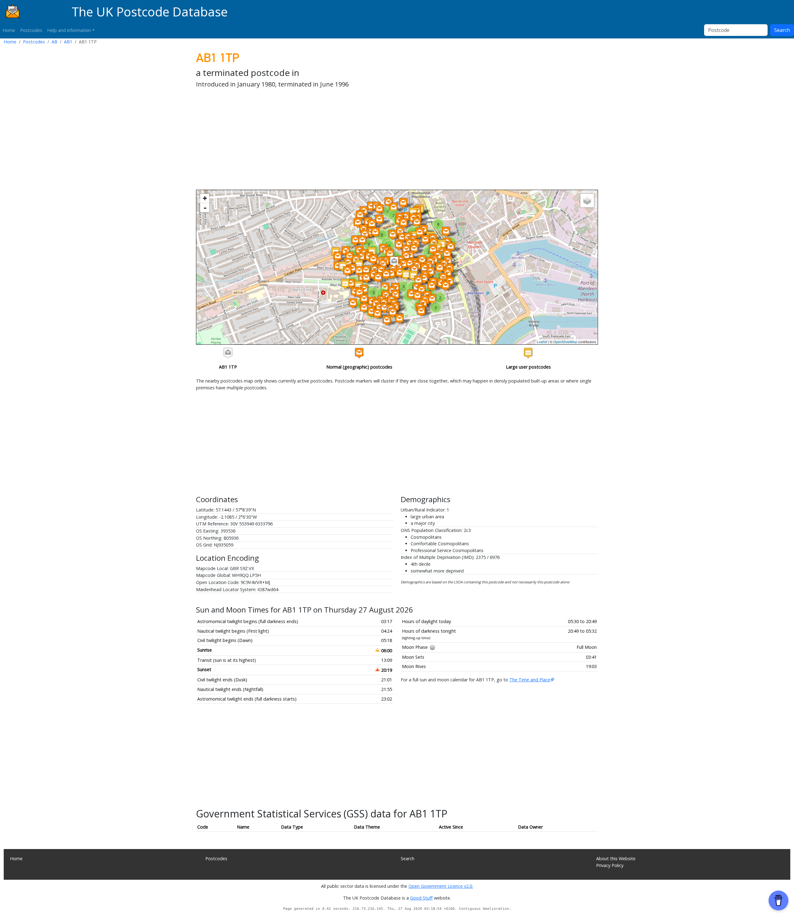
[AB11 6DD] (425, 268)
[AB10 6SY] (359, 293)
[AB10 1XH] (352, 268)
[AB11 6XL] (372, 312)
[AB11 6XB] (385, 308)
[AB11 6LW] (432, 299)
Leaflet (542, 341)
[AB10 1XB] (359, 271)
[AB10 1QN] (355, 240)
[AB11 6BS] (403, 264)
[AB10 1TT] (366, 278)
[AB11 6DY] (430, 272)
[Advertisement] (382, 140)
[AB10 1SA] (406, 256)
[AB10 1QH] (375, 232)
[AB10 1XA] (350, 256)
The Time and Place (529, 680)
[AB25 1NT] (394, 207)
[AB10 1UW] (361, 257)
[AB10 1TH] (399, 245)
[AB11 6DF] (417, 296)
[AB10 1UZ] (366, 270)
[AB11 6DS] (432, 286)
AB (54, 42)
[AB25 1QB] (403, 203)
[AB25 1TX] (371, 206)
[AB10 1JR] (446, 231)
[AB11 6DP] (391, 274)
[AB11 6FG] (424, 278)
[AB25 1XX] (338, 256)
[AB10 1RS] (393, 235)
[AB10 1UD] (373, 259)
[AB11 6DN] (412, 294)
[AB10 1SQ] (383, 264)
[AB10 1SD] (390, 254)
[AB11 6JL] (447, 254)
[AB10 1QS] (414, 248)
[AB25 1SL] (358, 222)
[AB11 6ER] (364, 308)
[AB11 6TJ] (399, 319)
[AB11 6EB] (418, 280)
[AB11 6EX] (440, 268)
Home (8, 30)
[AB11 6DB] (378, 277)
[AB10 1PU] (359, 265)
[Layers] (587, 200)
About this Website (616, 858)
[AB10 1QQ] (372, 224)
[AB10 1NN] (417, 222)
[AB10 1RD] (425, 240)
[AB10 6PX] (353, 303)
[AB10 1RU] (345, 284)
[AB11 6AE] (377, 314)
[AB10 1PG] (379, 219)
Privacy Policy (609, 865)
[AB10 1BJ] (402, 237)
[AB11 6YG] (387, 320)
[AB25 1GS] (379, 209)
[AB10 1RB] (420, 232)
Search (782, 30)
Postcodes (31, 30)
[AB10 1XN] (347, 271)
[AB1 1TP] (394, 261)
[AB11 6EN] (400, 273)
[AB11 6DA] (386, 274)
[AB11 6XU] (406, 275)
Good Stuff (421, 898)
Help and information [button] (69, 30)
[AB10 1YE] (351, 284)
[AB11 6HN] (446, 285)
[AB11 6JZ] (421, 311)
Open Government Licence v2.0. (440, 886)
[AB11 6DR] (422, 260)
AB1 (68, 42)
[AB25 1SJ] (360, 215)
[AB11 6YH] (393, 312)
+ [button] (205, 198)
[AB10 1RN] (403, 223)
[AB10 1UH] (362, 240)
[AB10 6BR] (364, 299)
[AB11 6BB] (433, 249)
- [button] (205, 207)
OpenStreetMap (565, 341)
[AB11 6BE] (451, 247)
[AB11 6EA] (414, 269)
